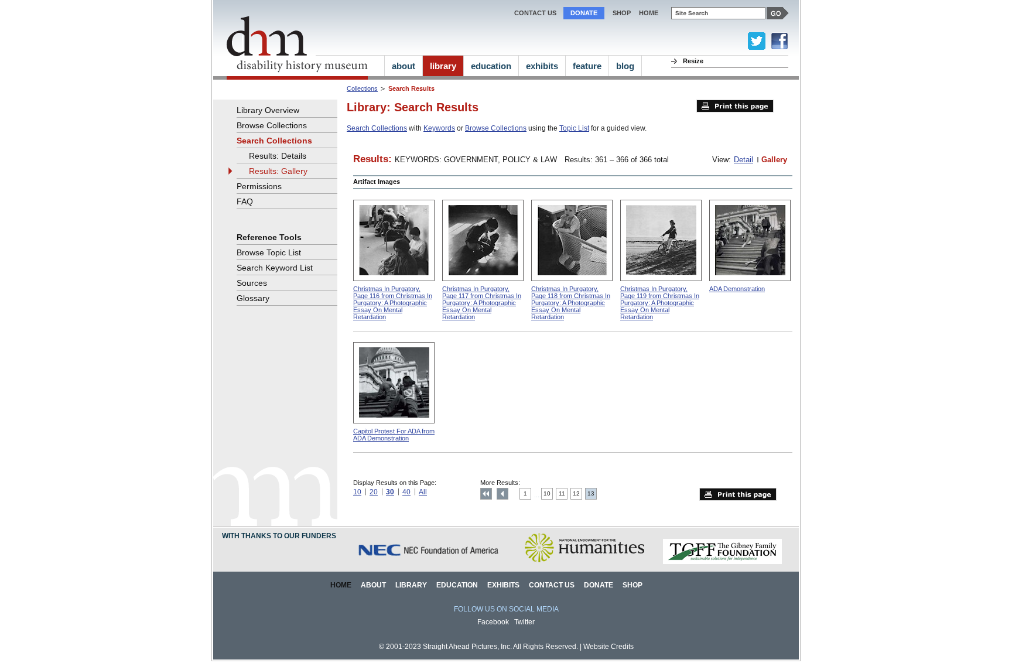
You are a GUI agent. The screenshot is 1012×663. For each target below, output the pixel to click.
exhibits (542, 66)
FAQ (245, 201)
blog (625, 66)
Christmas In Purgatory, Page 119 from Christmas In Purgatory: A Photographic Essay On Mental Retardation (659, 302)
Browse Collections (495, 128)
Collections (362, 88)
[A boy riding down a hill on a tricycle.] (661, 240)
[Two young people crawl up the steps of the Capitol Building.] (394, 382)
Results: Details (277, 155)
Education (457, 585)
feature (587, 66)
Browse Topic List (269, 252)
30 (390, 492)
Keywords (439, 128)
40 (406, 492)
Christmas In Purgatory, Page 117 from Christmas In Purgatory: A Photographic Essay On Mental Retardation (481, 302)
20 (374, 492)
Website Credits (608, 647)
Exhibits (503, 585)
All (423, 492)
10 (357, 492)
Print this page (735, 106)
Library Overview (268, 110)
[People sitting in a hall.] (394, 240)
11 (562, 493)
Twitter (524, 622)
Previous (502, 494)
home (648, 12)
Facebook (493, 622)
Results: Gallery (278, 171)
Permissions (259, 186)
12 (576, 493)
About (373, 585)
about (403, 66)
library (443, 66)
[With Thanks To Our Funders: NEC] (429, 562)
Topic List (574, 128)
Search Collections (377, 128)
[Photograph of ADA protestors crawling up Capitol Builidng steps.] (750, 240)
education (491, 66)
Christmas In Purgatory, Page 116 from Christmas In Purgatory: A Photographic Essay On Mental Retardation (392, 302)
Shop (622, 12)
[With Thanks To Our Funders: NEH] (584, 562)
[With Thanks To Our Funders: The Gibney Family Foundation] (722, 562)
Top (486, 494)
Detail (743, 159)
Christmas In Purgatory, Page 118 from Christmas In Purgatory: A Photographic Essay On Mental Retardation (570, 302)
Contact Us (535, 12)
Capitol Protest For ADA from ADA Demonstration (394, 435)
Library (411, 585)
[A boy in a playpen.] (572, 240)
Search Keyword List (275, 267)
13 (590, 493)
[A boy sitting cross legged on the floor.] (483, 240)
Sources (252, 283)
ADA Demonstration (737, 288)
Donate (583, 12)
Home (340, 585)
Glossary (253, 298)
